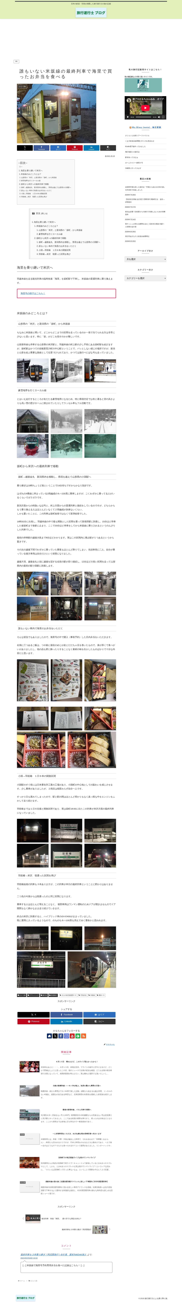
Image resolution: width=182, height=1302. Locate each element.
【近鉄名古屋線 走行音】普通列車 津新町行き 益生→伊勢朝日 (145, 200)
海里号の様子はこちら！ (33, 293)
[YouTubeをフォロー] (72, 1035)
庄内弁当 (83, 995)
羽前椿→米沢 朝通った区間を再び (34, 197)
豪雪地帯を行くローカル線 (30, 181)
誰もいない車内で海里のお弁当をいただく (36, 190)
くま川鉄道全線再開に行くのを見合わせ (139, 141)
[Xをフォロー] (55, 1035)
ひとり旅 (23, 995)
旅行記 (45, 995)
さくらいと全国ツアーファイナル (137, 135)
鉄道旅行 (54, 995)
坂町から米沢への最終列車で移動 (35, 184)
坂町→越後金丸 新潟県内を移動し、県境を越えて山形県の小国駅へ (46, 187)
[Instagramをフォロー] (66, 1035)
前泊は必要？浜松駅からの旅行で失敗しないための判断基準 (145, 213)
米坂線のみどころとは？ (31, 174)
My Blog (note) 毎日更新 (146, 127)
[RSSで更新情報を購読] (83, 1035)
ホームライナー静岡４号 (134, 163)
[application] (145, 108)
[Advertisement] (91, 39)
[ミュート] (159, 117)
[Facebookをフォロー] (60, 1035)
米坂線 (92, 995)
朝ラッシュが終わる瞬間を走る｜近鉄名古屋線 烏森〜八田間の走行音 (144, 225)
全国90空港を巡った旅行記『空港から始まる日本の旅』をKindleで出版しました (145, 188)
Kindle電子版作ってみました (135, 146)
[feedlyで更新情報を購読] (77, 1035)
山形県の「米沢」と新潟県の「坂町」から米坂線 (39, 177)
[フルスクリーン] (163, 117)
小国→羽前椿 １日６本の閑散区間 (34, 194)
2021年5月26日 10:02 (29, 1258)
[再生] (128, 117)
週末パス (102, 995)
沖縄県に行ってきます (133, 168)
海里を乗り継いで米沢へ (31, 170)
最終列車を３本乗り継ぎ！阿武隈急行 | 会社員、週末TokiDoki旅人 (54, 1254)
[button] (108, 148)
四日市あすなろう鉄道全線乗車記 (137, 236)
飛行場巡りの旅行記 (132, 152)
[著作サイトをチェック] (49, 1035)
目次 (38, 213)
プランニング (34, 995)
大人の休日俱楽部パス (69, 995)
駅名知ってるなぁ (131, 157)
